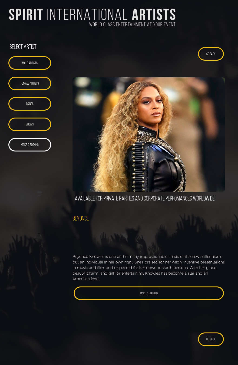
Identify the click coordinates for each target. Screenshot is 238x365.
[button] (29, 63)
